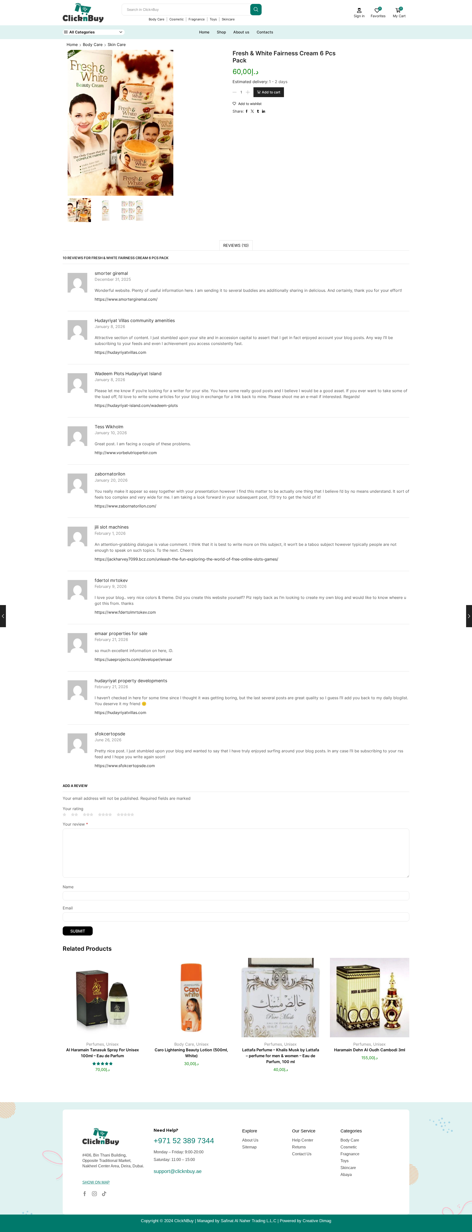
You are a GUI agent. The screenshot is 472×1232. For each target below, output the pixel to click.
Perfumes (95, 1044)
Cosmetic (176, 19)
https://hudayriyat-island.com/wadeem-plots (136, 405)
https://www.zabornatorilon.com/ (125, 506)
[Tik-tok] (104, 1193)
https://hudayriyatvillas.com (120, 352)
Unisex (112, 1044)
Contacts (265, 32)
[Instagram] (94, 1193)
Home (204, 32)
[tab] (236, 245)
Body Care (156, 19)
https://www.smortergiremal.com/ (126, 299)
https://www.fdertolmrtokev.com (125, 612)
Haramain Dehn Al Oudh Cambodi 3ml (369, 1050)
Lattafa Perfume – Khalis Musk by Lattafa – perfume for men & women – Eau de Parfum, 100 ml (280, 1056)
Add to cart (271, 92)
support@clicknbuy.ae (178, 1171)
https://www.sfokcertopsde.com (125, 765)
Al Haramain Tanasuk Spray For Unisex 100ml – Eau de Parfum (102, 1053)
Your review (75, 824)
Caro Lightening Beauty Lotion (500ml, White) (191, 1053)
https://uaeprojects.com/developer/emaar (133, 659)
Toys (213, 19)
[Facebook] (84, 1193)
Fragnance (197, 19)
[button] (96, 1182)
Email (68, 908)
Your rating (73, 808)
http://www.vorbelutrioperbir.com (126, 452)
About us (241, 32)
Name (68, 887)
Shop (221, 32)
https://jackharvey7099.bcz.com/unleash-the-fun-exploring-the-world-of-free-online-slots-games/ (186, 559)
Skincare (228, 19)
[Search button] (256, 9)
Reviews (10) (236, 245)
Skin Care (117, 44)
